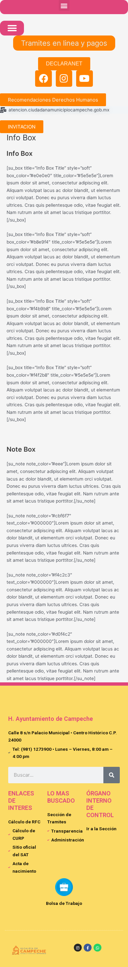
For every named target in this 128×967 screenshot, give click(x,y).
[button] (64, 5)
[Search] (111, 775)
